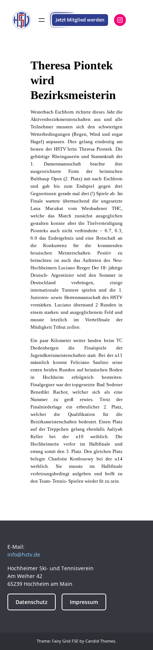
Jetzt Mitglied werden (80, 19)
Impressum (84, 601)
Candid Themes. (100, 641)
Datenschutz (32, 601)
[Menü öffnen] (41, 20)
